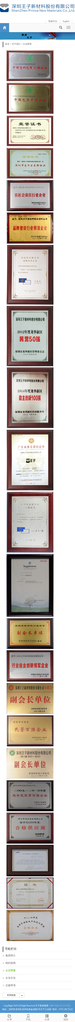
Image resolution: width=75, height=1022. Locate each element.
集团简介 (10, 955)
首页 (7, 44)
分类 (47, 1019)
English (66, 21)
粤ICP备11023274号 (60, 1005)
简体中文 (52, 21)
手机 (28, 1019)
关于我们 (16, 44)
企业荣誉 (27, 44)
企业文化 (10, 978)
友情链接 (11, 995)
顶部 (65, 1019)
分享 (9, 1019)
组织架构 (10, 963)
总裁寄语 (10, 985)
